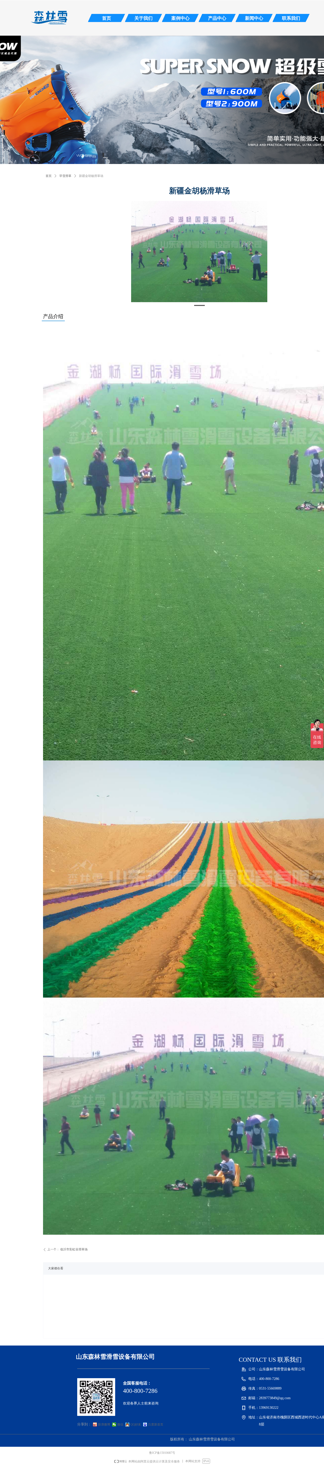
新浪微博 (104, 1424)
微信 (120, 1424)
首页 (49, 176)
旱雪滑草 (65, 176)
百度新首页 (155, 1424)
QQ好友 (135, 1424)
